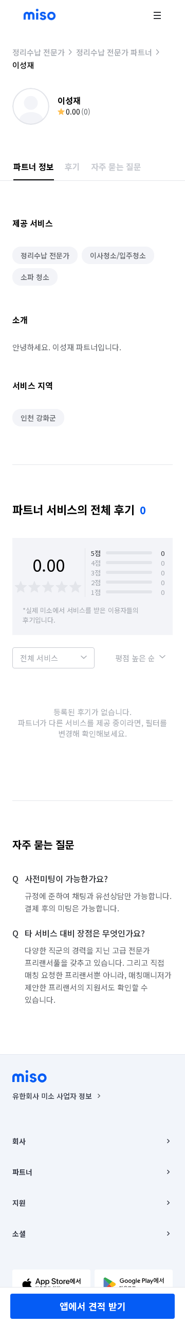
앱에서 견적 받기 (93, 1306)
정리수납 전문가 (38, 52)
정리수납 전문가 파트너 (114, 52)
